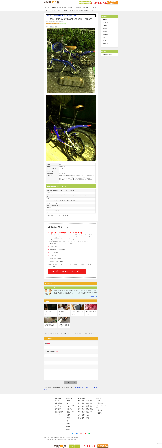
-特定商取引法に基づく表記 (101, 405)
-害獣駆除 (68, 415)
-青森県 (79, 402)
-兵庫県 (83, 415)
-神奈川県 (79, 418)
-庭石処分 (68, 406)
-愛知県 (83, 414)
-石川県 (79, 415)
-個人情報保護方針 (100, 403)
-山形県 (79, 408)
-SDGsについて (99, 410)
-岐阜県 (83, 411)
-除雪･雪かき (68, 421)
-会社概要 (98, 400)
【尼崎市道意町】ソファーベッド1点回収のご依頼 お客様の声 (50, 313)
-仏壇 (67, 403)
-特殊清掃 (68, 412)
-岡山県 (87, 406)
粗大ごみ (51, 26)
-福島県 (79, 409)
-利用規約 (98, 402)
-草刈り (67, 420)
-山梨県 (79, 412)
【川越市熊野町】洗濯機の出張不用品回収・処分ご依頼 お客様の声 (57, 333)
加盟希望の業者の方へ (107, 54)
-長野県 (79, 417)
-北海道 (79, 400)
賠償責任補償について (59, 411)
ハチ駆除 (105, 25)
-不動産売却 (68, 423)
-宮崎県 (91, 408)
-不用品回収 (68, 400)
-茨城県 (83, 408)
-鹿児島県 (91, 409)
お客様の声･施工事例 (58, 403)
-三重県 (87, 402)
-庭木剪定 (68, 418)
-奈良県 (87, 400)
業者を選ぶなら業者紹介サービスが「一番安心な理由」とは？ (61, 15)
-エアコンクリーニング (70, 411)
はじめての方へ (47, 7)
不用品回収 (105, 19)
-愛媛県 (87, 417)
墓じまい (105, 40)
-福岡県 (91, 400)
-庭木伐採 (68, 417)
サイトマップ (93, 7)
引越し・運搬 (105, 43)
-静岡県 (83, 412)
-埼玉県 (83, 405)
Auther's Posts (93, 296)
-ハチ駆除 (68, 414)
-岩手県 (79, 403)
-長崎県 (91, 403)
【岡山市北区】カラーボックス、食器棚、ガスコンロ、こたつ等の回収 (64, 313)
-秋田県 (79, 405)
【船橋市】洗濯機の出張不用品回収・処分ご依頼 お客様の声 (86, 333)
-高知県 (87, 418)
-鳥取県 (87, 408)
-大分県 (91, 406)
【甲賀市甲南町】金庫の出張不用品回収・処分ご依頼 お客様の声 (64, 325)
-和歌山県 (83, 418)
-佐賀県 (91, 402)
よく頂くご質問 (77, 7)
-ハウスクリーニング (69, 409)
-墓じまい (68, 426)
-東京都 (83, 403)
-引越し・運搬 (68, 408)
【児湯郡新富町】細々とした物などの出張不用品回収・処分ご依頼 (50, 325)
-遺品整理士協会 (99, 413)
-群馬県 (83, 406)
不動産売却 (105, 46)
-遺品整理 (68, 402)
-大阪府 (83, 417)
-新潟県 (79, 414)
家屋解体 (105, 37)
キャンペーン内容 (58, 406)
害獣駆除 (105, 28)
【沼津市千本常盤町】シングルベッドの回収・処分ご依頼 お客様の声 (77, 313)
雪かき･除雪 (105, 34)
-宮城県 (79, 406)
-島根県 (87, 409)
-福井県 (83, 409)
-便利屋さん (68, 424)
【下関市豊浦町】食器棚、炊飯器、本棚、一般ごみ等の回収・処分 (91, 313)
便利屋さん (105, 31)
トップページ (57, 400)
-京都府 (87, 405)
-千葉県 (83, 400)
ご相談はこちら (86, 7)
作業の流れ (70, 7)
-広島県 (87, 412)
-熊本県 (91, 405)
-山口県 (87, 411)
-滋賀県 (87, 403)
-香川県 (87, 414)
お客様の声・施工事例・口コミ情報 (59, 7)
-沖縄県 (91, 411)
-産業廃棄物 (68, 429)
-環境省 (98, 409)
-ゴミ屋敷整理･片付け (70, 405)
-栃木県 (83, 402)
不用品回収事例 (63, 23)
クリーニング (105, 22)
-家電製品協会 (99, 412)
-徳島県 (87, 415)
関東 (56, 26)
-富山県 (79, 411)
